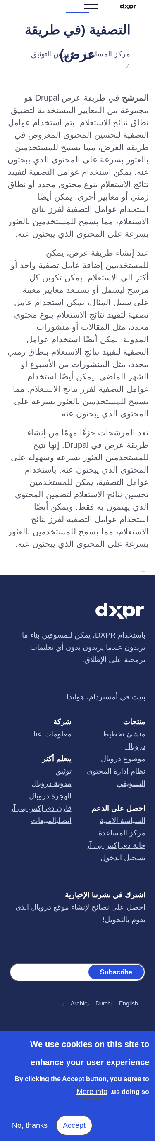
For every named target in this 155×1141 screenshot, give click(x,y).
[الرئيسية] (128, 6)
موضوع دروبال (123, 759)
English (128, 1003)
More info (91, 1091)
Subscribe (116, 971)
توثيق (63, 771)
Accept (74, 1125)
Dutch (103, 1003)
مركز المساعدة (106, 54)
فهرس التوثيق (52, 54)
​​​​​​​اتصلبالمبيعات (51, 821)
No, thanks (30, 1125)
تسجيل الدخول (122, 858)
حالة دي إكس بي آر (115, 846)
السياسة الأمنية (122, 821)
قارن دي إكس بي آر (41, 809)
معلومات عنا (52, 734)
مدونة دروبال (51, 784)
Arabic (79, 1003)
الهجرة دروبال (50, 796)
